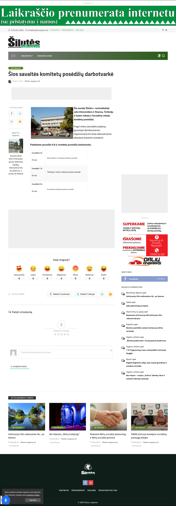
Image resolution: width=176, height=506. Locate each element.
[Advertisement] (61, 93)
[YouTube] (166, 30)
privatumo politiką (32, 495)
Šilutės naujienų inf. (32, 81)
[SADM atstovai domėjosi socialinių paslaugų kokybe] (149, 417)
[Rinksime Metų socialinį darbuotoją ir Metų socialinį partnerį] (108, 417)
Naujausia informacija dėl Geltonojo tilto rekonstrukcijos (144, 317)
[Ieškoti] (163, 56)
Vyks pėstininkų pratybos (137, 305)
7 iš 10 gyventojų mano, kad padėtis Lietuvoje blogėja (146, 352)
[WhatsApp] (11, 121)
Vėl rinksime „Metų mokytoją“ (64, 434)
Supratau (32, 500)
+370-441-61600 (17, 30)
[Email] (20, 121)
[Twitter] (20, 113)
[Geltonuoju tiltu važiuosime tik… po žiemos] (26, 417)
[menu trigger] (15, 56)
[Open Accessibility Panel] (5, 500)
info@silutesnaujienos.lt (38, 30)
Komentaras (14, 446)
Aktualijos (15, 68)
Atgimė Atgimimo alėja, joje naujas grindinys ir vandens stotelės (146, 364)
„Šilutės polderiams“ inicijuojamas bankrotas (146, 340)
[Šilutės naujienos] (24, 42)
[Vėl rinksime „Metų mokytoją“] (67, 417)
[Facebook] (163, 30)
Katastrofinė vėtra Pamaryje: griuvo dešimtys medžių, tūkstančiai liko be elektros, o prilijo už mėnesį (16, 164)
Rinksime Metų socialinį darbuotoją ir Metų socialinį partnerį (108, 435)
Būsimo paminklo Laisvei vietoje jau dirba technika (144, 329)
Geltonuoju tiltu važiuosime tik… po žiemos (145, 296)
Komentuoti (55, 442)
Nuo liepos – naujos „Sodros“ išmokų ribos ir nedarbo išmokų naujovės (145, 377)
